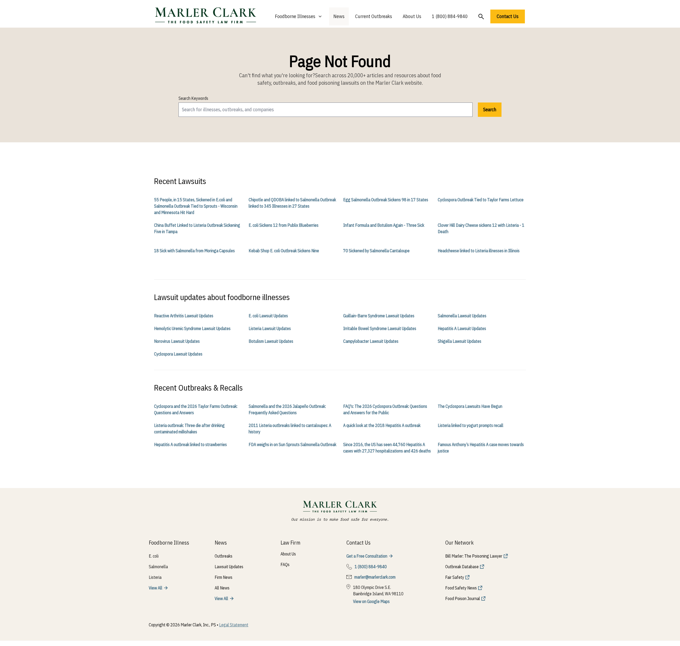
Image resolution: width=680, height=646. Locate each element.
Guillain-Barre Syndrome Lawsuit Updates (378, 315)
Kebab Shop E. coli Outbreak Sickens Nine (284, 250)
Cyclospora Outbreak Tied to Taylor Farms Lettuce (481, 199)
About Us (412, 16)
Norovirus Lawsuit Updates (177, 341)
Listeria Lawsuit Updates (270, 328)
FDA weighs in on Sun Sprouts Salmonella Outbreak (292, 444)
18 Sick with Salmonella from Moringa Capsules (194, 250)
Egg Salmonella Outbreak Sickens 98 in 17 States (385, 199)
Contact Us (507, 16)
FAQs (285, 564)
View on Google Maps (371, 601)
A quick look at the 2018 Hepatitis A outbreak (381, 425)
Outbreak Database (462, 566)
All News (222, 588)
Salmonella (158, 566)
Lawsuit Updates (229, 566)
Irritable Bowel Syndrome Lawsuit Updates (379, 328)
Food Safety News (461, 588)
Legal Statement (233, 624)
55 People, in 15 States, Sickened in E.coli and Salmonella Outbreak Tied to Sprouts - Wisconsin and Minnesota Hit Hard (195, 206)
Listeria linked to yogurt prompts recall (470, 425)
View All (155, 588)
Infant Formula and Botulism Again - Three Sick (383, 225)
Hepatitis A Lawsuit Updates (462, 328)
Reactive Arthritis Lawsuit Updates (183, 315)
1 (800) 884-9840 (450, 16)
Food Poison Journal (462, 598)
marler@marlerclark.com (375, 577)
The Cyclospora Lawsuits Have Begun (470, 406)
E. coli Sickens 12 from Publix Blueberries (283, 225)
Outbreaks (223, 556)
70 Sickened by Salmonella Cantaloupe (376, 250)
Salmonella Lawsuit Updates (462, 315)
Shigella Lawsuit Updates (459, 341)
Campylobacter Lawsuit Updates (370, 341)
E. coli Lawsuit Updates (268, 315)
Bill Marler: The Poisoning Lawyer (473, 556)
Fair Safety (454, 577)
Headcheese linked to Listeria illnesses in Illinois (479, 250)
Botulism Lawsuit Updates (271, 341)
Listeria (155, 577)
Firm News (223, 577)
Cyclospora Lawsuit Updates (178, 354)
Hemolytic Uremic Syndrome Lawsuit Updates (192, 328)
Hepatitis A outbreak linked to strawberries (190, 444)
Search (489, 109)
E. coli (154, 556)
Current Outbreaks (373, 16)
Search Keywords (193, 98)
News (339, 16)
